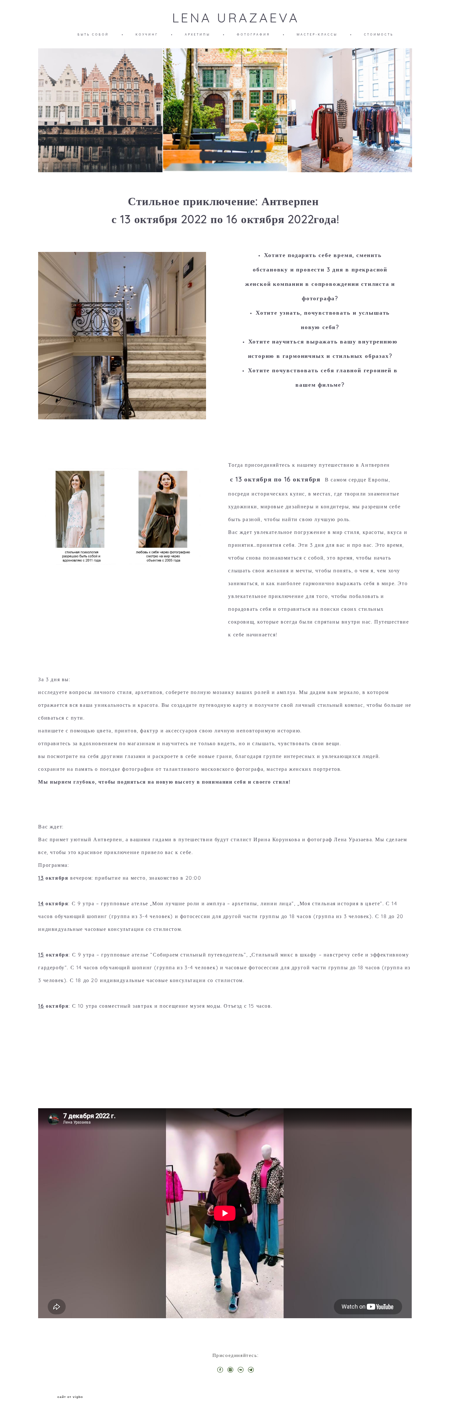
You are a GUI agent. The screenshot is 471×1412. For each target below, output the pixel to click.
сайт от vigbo (70, 1397)
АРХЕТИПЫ (197, 34)
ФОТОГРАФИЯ (253, 34)
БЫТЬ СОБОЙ (93, 34)
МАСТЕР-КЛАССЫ (317, 34)
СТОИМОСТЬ (378, 34)
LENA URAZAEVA (235, 17)
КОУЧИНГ (147, 34)
